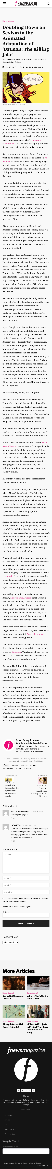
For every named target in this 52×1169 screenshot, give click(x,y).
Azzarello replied (35, 634)
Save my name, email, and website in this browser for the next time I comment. (25, 900)
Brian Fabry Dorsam (33, 67)
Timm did (16, 651)
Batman (24, 765)
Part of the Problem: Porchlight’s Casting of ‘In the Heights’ (39, 791)
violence (27, 768)
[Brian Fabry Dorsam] (9, 746)
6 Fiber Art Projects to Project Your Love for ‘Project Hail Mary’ (37, 1028)
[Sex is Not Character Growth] (14, 983)
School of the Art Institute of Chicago (28, 1163)
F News (7, 759)
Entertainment (9, 21)
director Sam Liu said (20, 597)
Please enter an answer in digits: (17, 906)
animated (15, 765)
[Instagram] (29, 1090)
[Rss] (18, 1090)
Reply (13, 818)
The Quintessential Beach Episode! (13, 1026)
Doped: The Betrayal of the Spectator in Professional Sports (12, 790)
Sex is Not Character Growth (13, 997)
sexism (18, 768)
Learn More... (26, 1110)
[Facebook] (22, 1090)
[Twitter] (26, 1090)
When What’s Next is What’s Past (37, 997)
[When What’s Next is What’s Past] (38, 983)
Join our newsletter (10, 1146)
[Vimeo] (33, 1090)
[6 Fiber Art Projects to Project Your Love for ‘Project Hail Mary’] (38, 1011)
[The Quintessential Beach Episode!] (14, 1011)
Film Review (8, 768)
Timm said (8, 576)
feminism (33, 765)
